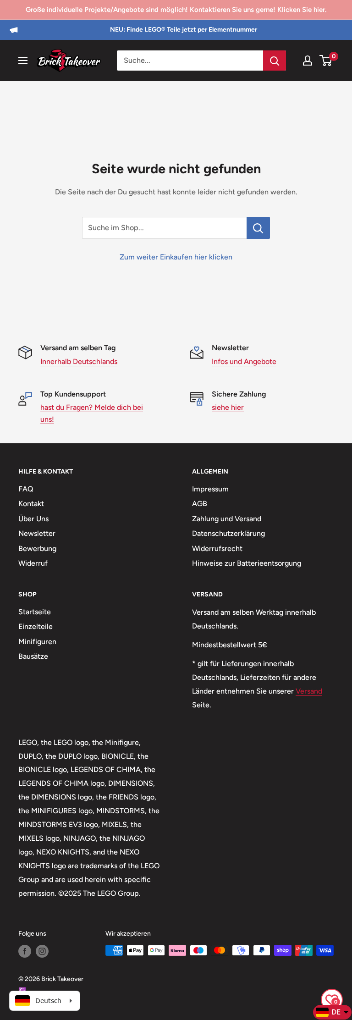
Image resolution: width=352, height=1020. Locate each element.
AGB (199, 503)
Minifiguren (37, 641)
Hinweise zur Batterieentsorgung (246, 563)
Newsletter (36, 533)
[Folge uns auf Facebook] (24, 951)
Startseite (34, 611)
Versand (309, 691)
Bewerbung (37, 548)
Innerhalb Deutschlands (78, 361)
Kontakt (31, 503)
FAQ (25, 489)
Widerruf (33, 563)
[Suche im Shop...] (258, 228)
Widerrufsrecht (217, 548)
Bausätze (33, 656)
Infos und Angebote (244, 361)
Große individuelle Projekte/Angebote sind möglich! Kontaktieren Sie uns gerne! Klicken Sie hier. (176, 10)
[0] (326, 60)
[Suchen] (274, 60)
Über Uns (33, 518)
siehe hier (228, 407)
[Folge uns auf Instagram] (42, 951)
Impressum (210, 489)
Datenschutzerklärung (228, 533)
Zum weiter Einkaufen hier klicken (176, 257)
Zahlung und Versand (226, 518)
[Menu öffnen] (23, 60)
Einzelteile (35, 626)
